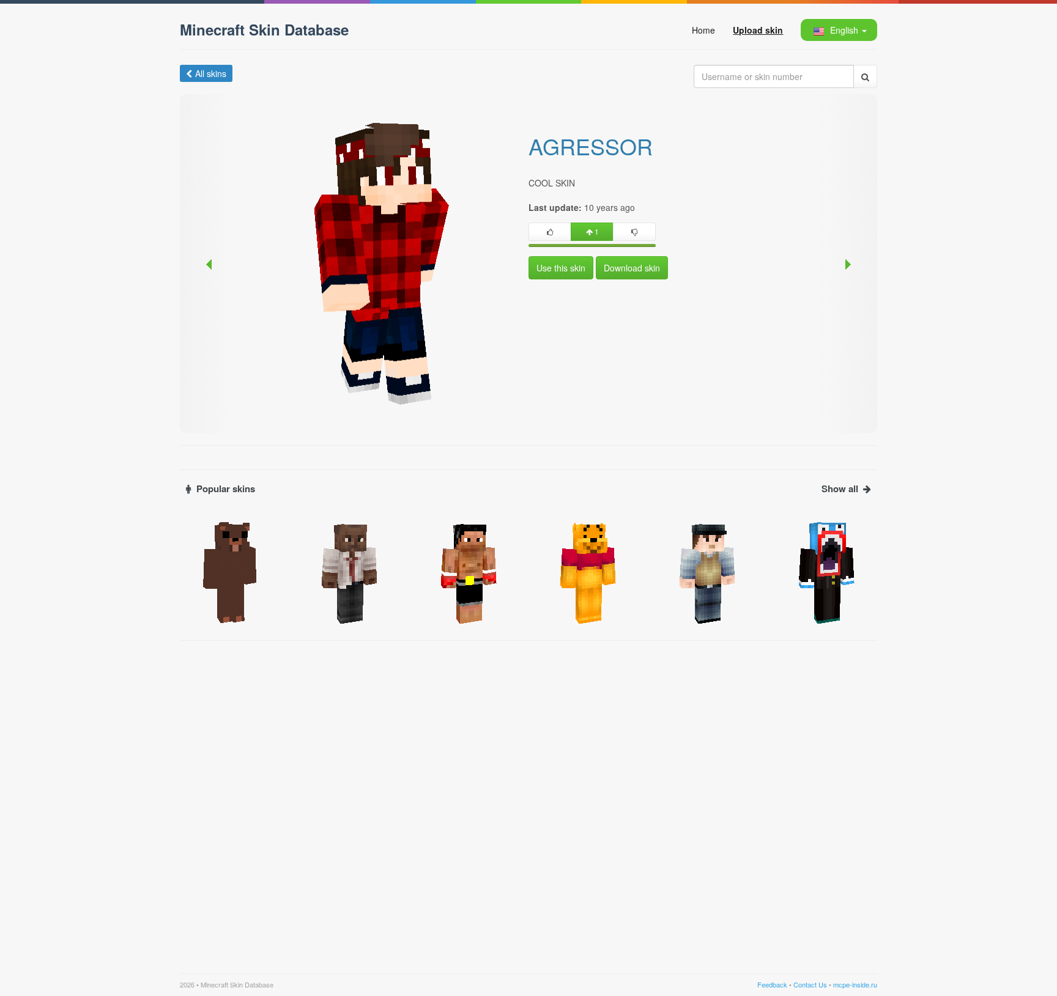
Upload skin (758, 30)
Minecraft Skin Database (264, 29)
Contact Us (810, 984)
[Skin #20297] (468, 572)
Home (703, 30)
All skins (210, 73)
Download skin (632, 268)
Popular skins (225, 488)
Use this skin (560, 268)
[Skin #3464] (230, 572)
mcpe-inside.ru (855, 984)
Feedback (772, 984)
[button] (838, 30)
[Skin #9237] (588, 572)
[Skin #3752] (349, 572)
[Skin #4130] (707, 572)
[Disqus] (528, 800)
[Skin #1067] (826, 572)
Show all (839, 488)
